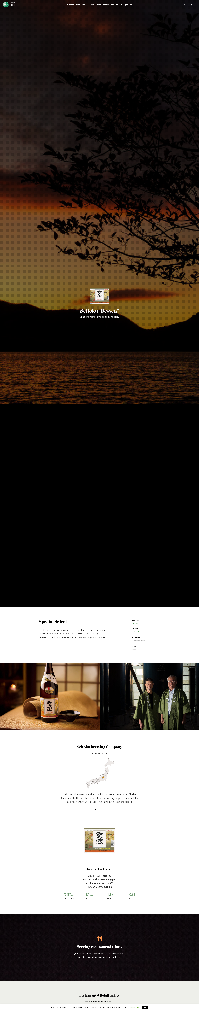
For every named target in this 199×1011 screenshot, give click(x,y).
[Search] (179, 4)
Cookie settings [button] (134, 1007)
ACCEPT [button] (145, 1007)
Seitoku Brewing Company (141, 632)
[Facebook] (191, 4)
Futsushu (135, 623)
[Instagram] (194, 4)
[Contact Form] (183, 4)
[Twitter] (187, 4)
